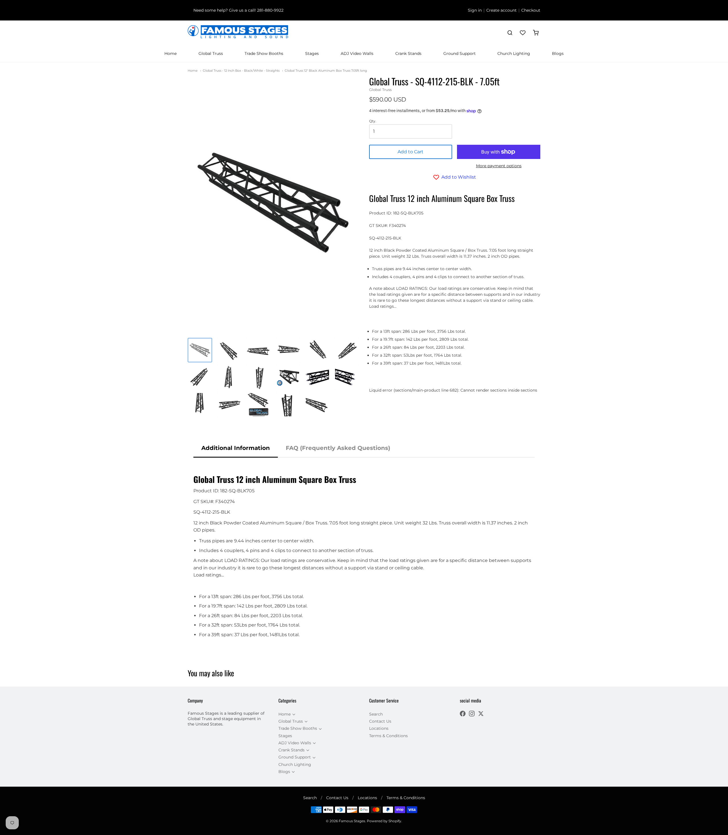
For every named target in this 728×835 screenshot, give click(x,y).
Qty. (372, 121)
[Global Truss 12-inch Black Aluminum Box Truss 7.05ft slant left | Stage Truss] (229, 350)
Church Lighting (513, 53)
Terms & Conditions (388, 735)
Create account (501, 10)
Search (376, 714)
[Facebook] (463, 714)
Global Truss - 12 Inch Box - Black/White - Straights (241, 71)
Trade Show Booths (264, 53)
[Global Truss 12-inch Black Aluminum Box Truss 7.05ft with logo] (258, 404)
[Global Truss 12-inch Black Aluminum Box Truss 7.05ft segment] (317, 404)
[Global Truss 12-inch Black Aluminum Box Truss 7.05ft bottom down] (288, 404)
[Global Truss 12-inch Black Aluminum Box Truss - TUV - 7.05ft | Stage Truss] (288, 377)
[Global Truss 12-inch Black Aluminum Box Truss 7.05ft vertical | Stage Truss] (229, 377)
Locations (378, 728)
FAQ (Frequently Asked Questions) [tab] (338, 448)
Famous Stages (352, 821)
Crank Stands (408, 53)
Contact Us (380, 721)
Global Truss (210, 53)
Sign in (475, 10)
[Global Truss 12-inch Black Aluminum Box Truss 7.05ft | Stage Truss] (200, 350)
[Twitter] (481, 714)
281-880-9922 (270, 10)
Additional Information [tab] (235, 448)
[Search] (510, 32)
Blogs (558, 53)
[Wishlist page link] (523, 33)
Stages (312, 53)
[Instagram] (472, 714)
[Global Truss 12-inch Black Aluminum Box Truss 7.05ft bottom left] (346, 377)
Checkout (530, 10)
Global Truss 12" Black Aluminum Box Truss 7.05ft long (326, 71)
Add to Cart (410, 151)
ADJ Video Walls (357, 53)
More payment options (499, 165)
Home (170, 53)
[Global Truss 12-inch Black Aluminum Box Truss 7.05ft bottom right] (317, 377)
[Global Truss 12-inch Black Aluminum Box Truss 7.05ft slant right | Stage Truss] (200, 377)
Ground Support (459, 53)
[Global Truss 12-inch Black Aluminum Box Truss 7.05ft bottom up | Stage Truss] (200, 404)
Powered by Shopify (384, 821)
